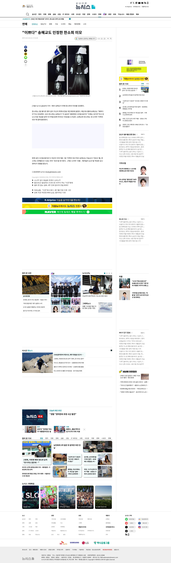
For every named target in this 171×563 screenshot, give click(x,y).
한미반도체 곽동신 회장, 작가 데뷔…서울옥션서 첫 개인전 (36, 475)
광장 (109, 14)
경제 (49, 14)
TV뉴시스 (121, 14)
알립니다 (116, 550)
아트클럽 (53, 523)
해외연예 (77, 24)
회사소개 (24, 550)
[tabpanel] (97, 287)
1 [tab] (104, 273)
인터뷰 (53, 527)
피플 (121, 276)
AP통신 (107, 519)
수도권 (78, 14)
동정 (64, 534)
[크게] (110, 38)
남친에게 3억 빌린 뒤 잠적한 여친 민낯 (67, 446)
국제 (44, 14)
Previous (23, 429)
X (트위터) (131, 527)
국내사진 (81, 519)
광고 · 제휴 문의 (33, 550)
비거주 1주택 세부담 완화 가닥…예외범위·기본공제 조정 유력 (36, 468)
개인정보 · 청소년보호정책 (93, 550)
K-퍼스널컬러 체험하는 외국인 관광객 (34, 307)
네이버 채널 (131, 519)
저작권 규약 (60, 550)
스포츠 (94, 14)
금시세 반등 (26, 296)
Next (84, 429)
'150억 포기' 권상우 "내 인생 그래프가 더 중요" (74, 459)
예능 (69, 24)
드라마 (63, 24)
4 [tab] (111, 273)
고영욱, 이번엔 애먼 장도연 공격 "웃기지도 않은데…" (35, 461)
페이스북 (145, 523)
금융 (54, 14)
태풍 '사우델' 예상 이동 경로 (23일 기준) (89, 307)
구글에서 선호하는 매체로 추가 (86, 39)
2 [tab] (107, 273)
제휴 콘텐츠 (130, 14)
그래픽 (80, 523)
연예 (99, 14)
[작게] (107, 38)
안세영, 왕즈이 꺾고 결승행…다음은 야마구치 (36, 300)
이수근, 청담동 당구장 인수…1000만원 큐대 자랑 (69, 363)
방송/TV (43, 24)
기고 (61, 523)
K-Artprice (128, 6)
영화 (50, 24)
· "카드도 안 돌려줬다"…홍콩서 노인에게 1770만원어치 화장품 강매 (134, 385)
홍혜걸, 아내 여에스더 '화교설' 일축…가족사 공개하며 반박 (74, 471)
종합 (41, 438)
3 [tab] (109, 273)
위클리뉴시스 (145, 6)
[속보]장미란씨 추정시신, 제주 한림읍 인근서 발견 (69, 355)
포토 (114, 14)
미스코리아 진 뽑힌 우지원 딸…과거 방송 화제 (68, 371)
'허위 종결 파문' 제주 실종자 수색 (32, 303)
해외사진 (89, 519)
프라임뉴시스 (136, 6)
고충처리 (67, 550)
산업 (59, 14)
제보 (137, 14)
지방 (83, 14)
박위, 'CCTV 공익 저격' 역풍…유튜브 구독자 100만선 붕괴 (90, 471)
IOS (107, 534)
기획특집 (62, 527)
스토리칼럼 (63, 519)
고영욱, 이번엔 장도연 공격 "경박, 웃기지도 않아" (69, 359)
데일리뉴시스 (63, 531)
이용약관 (81, 550)
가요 (56, 24)
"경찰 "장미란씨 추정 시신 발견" (62, 414)
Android (108, 530)
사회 (72, 14)
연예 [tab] (142, 84)
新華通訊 (108, 523)
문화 (88, 14)
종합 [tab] (147, 84)
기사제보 (74, 550)
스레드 (131, 531)
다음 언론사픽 (145, 519)
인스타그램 (144, 527)
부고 (58, 534)
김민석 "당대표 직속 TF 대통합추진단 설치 (44, 431)
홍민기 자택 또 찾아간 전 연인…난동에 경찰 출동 (69, 367)
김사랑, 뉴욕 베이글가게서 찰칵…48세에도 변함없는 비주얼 (90, 459)
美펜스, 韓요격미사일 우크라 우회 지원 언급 (73, 431)
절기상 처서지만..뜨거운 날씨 (31, 311)
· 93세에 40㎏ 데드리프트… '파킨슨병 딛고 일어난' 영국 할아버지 (134, 389)
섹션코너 (53, 531)
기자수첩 (122, 163)
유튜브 (131, 523)
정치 (39, 14)
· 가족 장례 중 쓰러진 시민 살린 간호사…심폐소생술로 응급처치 (134, 382)
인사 (52, 534)
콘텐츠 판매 (51, 550)
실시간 (34, 14)
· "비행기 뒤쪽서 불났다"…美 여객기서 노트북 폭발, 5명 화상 (134, 392)
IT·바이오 (66, 14)
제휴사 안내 (43, 550)
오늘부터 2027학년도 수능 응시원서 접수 (95, 296)
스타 (84, 24)
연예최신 (35, 24)
